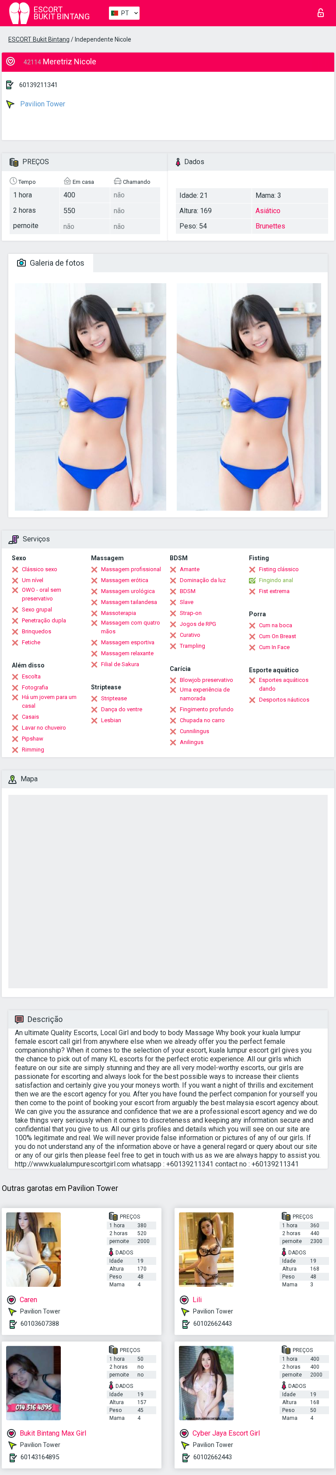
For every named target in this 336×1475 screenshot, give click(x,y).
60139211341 (38, 85)
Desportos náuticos (284, 699)
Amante (190, 569)
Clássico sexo (39, 569)
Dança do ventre (121, 709)
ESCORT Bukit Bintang (39, 39)
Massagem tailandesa (129, 602)
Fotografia (35, 687)
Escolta (31, 676)
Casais (30, 716)
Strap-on (191, 613)
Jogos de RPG (198, 624)
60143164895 (40, 1457)
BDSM (188, 591)
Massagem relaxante (127, 653)
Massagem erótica (124, 580)
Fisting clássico (279, 569)
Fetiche (31, 642)
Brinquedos (36, 631)
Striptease (114, 698)
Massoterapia (118, 613)
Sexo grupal (37, 609)
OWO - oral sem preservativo (41, 594)
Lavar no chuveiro (44, 727)
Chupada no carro (202, 720)
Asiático (268, 211)
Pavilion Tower (41, 104)
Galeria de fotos (56, 262)
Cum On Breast (277, 636)
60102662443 (212, 1324)
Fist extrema (274, 591)
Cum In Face (274, 647)
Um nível (32, 580)
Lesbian (111, 720)
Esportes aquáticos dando (283, 684)
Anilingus (191, 742)
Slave (186, 602)
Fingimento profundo (207, 709)
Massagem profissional (131, 569)
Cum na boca (275, 625)
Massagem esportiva (127, 642)
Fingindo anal (276, 580)
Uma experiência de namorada (205, 694)
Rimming (33, 749)
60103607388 (40, 1324)
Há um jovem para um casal (49, 701)
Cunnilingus (194, 731)
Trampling (192, 646)
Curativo (190, 635)
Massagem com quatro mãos (130, 627)
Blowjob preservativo (206, 680)
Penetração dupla (44, 620)
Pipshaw (32, 738)
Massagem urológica (128, 591)
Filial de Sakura (120, 664)
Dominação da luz (203, 580)
